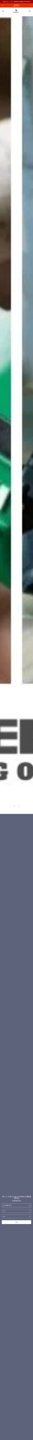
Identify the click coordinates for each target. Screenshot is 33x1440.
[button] (29, 11)
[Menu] (3, 11)
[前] (14, 806)
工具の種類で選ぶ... (8, 1205)
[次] (19, 806)
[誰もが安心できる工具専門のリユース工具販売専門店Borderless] (16, 10)
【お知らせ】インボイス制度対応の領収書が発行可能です (16, 1)
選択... (4, 1211)
